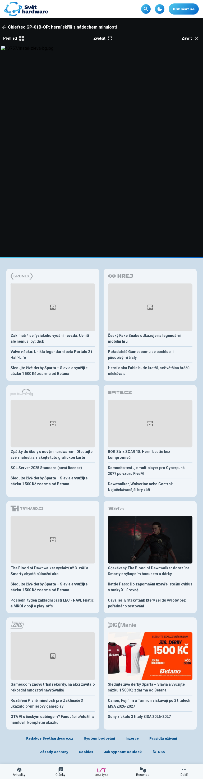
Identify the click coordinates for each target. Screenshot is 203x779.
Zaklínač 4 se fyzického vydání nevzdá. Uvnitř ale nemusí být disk (50, 338)
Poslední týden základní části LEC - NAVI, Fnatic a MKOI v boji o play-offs (52, 603)
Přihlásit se (184, 9)
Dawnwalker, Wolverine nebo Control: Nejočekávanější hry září (140, 487)
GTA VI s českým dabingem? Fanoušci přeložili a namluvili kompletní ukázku (52, 719)
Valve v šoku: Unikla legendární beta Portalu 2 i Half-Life (51, 355)
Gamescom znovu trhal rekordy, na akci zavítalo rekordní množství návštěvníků (53, 687)
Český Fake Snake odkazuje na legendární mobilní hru (144, 338)
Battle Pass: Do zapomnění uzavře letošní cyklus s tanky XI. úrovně (150, 587)
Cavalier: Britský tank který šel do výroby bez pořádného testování (147, 603)
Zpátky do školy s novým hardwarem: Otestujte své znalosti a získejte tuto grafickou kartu (52, 455)
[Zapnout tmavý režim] (159, 9)
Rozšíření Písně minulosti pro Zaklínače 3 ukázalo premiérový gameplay (47, 703)
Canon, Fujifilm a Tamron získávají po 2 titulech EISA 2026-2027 (149, 703)
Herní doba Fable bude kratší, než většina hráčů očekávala (149, 371)
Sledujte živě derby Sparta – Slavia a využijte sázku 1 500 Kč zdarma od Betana (49, 371)
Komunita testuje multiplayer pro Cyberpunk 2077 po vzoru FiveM (146, 471)
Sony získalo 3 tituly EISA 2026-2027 (139, 716)
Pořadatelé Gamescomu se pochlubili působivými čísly (141, 355)
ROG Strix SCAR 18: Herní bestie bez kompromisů (139, 455)
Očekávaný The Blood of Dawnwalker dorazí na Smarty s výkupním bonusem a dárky (149, 571)
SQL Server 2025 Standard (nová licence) (46, 468)
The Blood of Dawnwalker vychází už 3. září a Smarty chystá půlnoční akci (49, 571)
